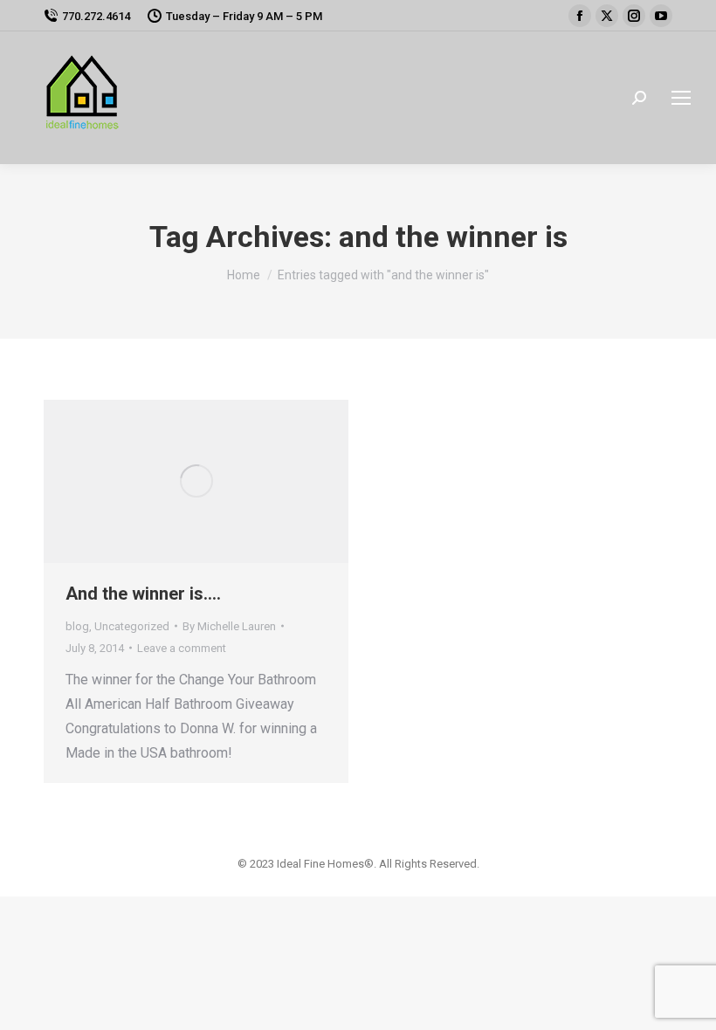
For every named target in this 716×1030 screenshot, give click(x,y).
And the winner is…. (143, 593)
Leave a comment (181, 648)
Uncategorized (131, 626)
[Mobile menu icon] (681, 97)
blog (77, 626)
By (229, 626)
